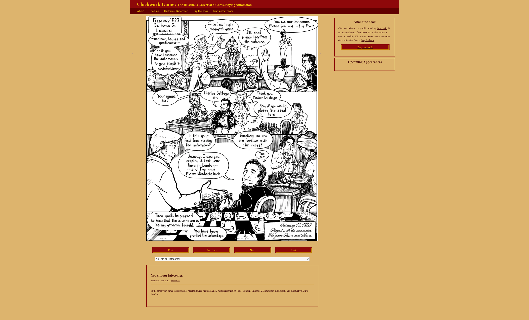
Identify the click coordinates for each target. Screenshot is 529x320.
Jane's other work (223, 11)
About (140, 11)
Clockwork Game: (194, 4)
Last (293, 250)
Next (252, 250)
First (170, 250)
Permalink (175, 280)
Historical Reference (176, 11)
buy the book (367, 40)
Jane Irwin (382, 28)
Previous (212, 250)
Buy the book (200, 11)
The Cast (154, 11)
